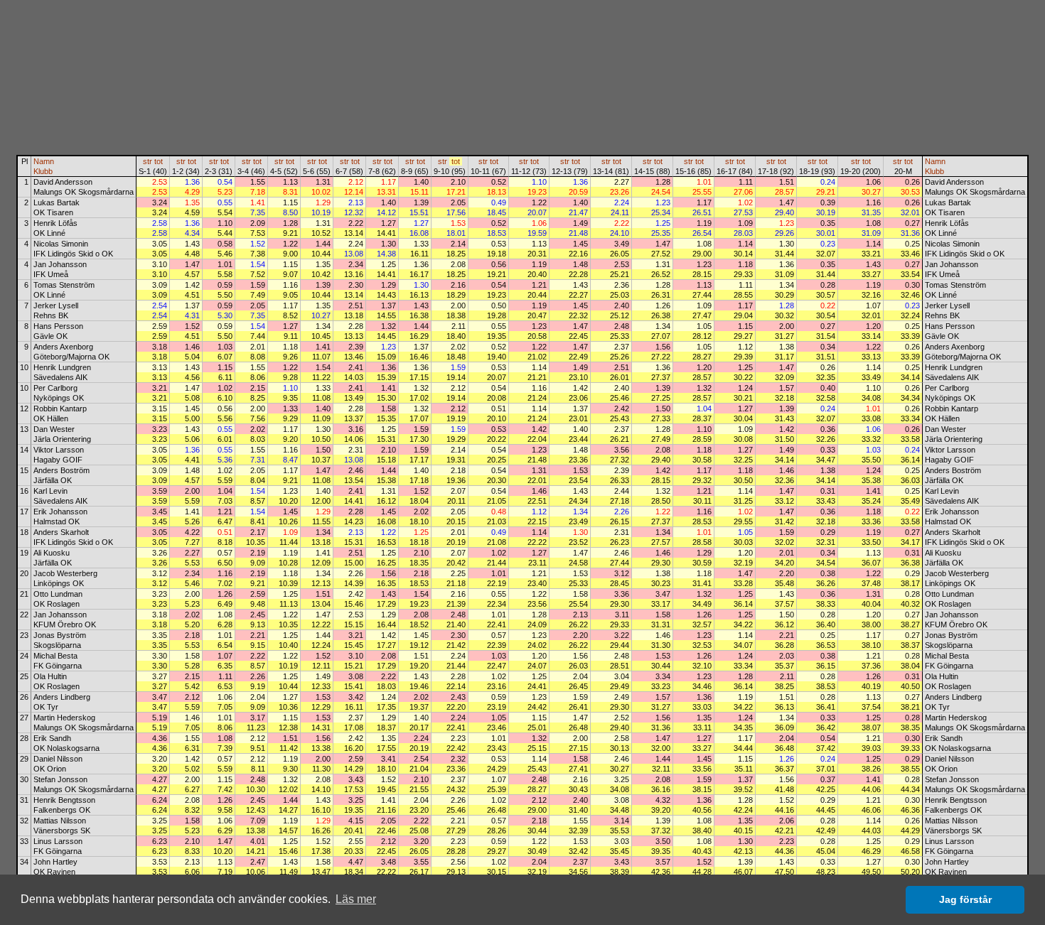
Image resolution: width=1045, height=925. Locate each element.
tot (158, 161)
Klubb (43, 171)
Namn (43, 161)
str (147, 161)
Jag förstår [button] (965, 899)
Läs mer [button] (356, 899)
